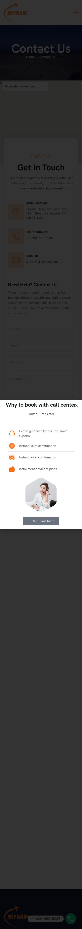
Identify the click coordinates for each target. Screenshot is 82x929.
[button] (76, 405)
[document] (41, 464)
